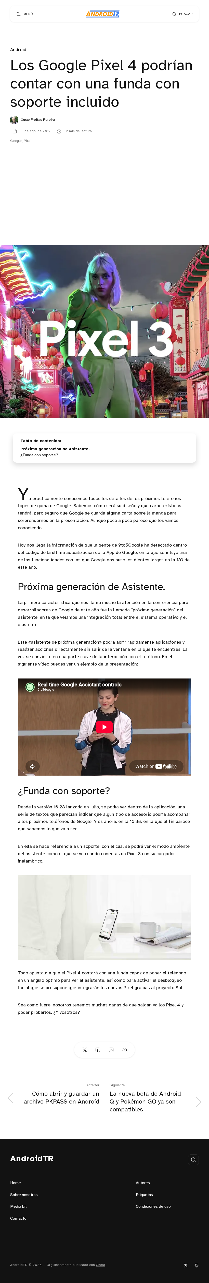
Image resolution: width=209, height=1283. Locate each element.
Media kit (18, 1206)
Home (15, 1183)
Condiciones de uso (153, 1206)
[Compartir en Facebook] (98, 1050)
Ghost (100, 1265)
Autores (143, 1183)
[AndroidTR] (102, 14)
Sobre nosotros (24, 1195)
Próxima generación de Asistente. (55, 449)
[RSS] (196, 1265)
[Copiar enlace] (124, 1050)
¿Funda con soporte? (39, 455)
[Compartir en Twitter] (85, 1050)
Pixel (27, 141)
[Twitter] (186, 1265)
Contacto (18, 1218)
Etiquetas (144, 1195)
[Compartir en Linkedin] (111, 1050)
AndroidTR (32, 1159)
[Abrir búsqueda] (193, 1159)
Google (16, 141)
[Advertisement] (104, 207)
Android (18, 50)
